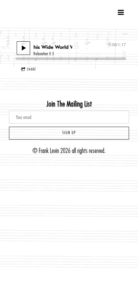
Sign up (69, 133)
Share (31, 69)
